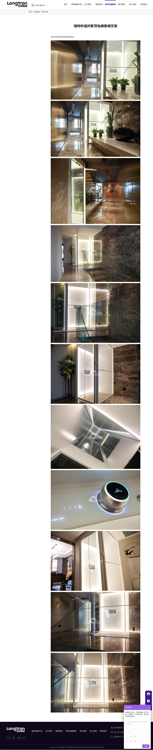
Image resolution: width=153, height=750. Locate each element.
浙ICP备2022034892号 (79, 747)
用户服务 (121, 4)
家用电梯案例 (110, 4)
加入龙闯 (132, 4)
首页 (65, 4)
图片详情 (45, 12)
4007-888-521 (40, 5)
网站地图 (101, 747)
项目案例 (37, 12)
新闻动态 (99, 4)
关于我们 (88, 4)
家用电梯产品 (76, 4)
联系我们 (144, 4)
